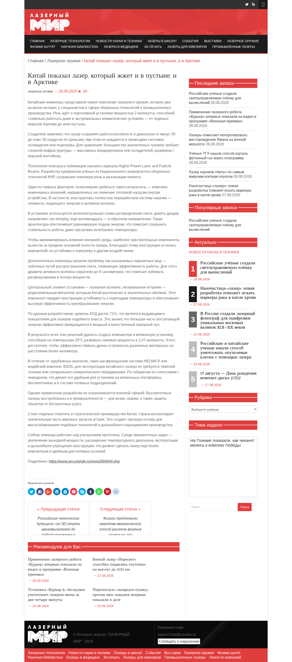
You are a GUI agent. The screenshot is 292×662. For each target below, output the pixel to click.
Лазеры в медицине (121, 47)
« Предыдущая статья (58, 509)
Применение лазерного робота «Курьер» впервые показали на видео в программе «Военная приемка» (55, 567)
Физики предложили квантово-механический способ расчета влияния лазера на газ (120, 526)
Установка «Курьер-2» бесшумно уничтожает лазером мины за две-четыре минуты (56, 594)
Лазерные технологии (70, 41)
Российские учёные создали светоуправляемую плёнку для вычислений (215, 98)
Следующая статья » (120, 509)
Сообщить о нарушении (179, 641)
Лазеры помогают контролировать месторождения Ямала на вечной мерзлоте (218, 139)
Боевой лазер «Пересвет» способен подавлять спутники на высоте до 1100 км (119, 564)
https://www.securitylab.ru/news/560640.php (84, 461)
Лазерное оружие (243, 41)
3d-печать (153, 47)
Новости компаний (225, 657)
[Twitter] (247, 4)
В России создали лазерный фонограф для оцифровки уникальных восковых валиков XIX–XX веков (227, 320)
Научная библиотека (79, 47)
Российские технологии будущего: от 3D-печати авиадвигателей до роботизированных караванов (58, 529)
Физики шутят (42, 47)
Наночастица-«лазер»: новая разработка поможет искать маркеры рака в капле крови (220, 190)
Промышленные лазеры (233, 47)
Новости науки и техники (119, 41)
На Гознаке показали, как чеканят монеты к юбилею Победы (222, 443)
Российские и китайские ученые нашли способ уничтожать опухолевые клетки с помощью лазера (225, 350)
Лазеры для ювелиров (187, 47)
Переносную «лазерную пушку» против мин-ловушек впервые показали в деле (121, 594)
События (190, 41)
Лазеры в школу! (162, 41)
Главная (37, 41)
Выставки (213, 41)
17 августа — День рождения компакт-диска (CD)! (228, 376)
